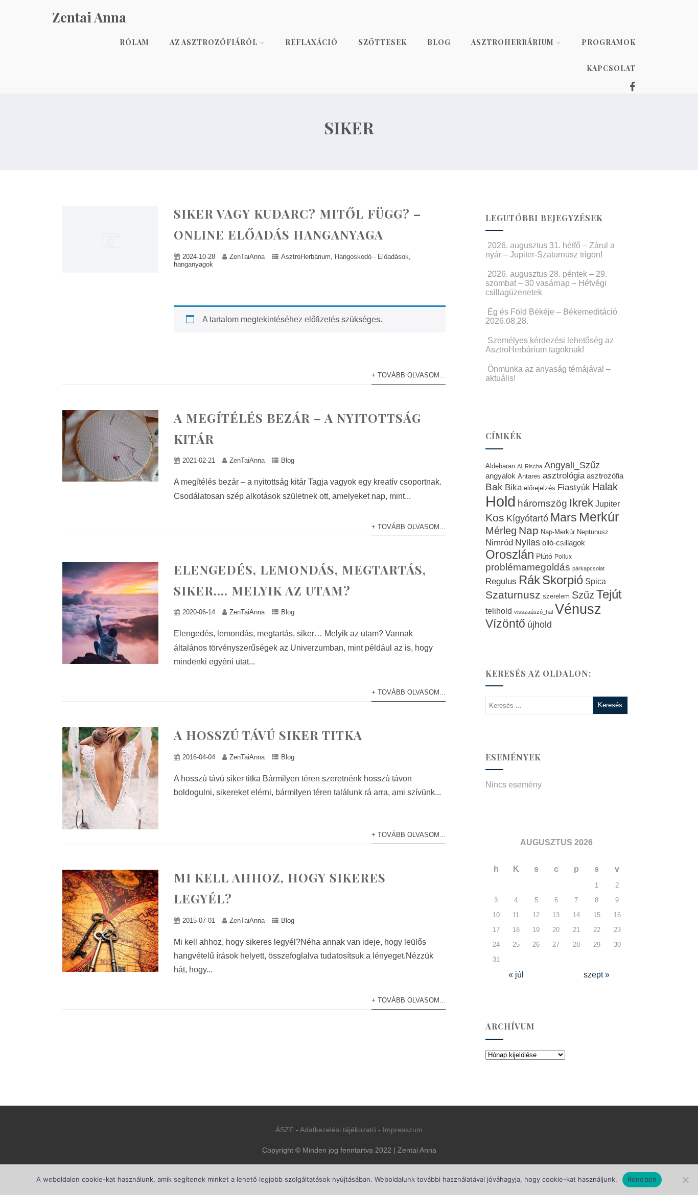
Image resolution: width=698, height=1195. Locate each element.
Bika (513, 487)
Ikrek (581, 502)
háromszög (542, 503)
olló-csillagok (563, 542)
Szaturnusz (513, 595)
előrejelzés (539, 488)
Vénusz (578, 609)
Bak (494, 487)
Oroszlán (509, 554)
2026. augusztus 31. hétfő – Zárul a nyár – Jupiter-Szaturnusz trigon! (550, 250)
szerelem (556, 596)
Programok (608, 42)
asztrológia (564, 476)
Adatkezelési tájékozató (338, 1130)
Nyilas (527, 542)
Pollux (563, 556)
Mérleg (501, 530)
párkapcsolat (588, 568)
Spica (595, 581)
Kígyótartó (527, 518)
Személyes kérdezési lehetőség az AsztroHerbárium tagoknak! (549, 345)
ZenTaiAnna (247, 256)
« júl (516, 974)
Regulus (501, 581)
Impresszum (403, 1130)
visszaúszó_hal (533, 612)
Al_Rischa (529, 466)
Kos (494, 517)
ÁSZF (284, 1130)
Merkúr (599, 517)
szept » (597, 974)
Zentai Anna (89, 17)
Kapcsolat (611, 68)
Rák (529, 580)
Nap (529, 530)
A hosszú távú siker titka (268, 735)
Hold (500, 501)
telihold (498, 610)
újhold (539, 624)
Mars (563, 517)
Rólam (134, 42)
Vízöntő (505, 623)
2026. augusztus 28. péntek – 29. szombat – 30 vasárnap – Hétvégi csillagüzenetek (546, 283)
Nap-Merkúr (558, 532)
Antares (529, 476)
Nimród (499, 542)
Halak (605, 486)
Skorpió (562, 580)
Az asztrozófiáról (214, 42)
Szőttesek (382, 42)
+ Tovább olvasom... (408, 375)
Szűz (583, 595)
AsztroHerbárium (512, 42)
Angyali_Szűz (572, 465)
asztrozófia (605, 476)
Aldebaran (500, 466)
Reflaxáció (311, 42)
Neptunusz (593, 532)
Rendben (642, 1179)
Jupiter (607, 503)
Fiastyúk (573, 487)
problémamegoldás (527, 567)
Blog (439, 42)
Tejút (609, 594)
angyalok (500, 475)
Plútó (544, 556)
